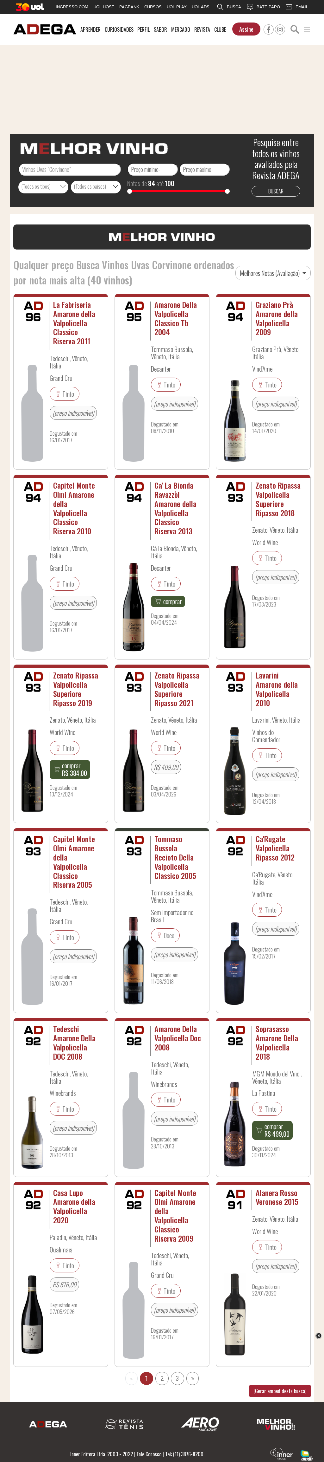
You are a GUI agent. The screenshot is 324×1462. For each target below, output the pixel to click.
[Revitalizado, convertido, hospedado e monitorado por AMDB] (307, 1455)
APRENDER (90, 29)
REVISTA (202, 29)
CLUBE (220, 29)
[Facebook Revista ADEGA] (268, 28)
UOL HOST (103, 6)
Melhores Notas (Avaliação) (270, 273)
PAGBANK (129, 6)
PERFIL (143, 29)
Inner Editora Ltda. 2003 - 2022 (101, 1454)
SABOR (160, 29)
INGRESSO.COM (72, 6)
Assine (246, 29)
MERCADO (180, 29)
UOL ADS (200, 6)
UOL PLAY (177, 6)
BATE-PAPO (268, 6)
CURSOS (153, 6)
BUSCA (234, 6)
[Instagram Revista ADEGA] (280, 28)
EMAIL (302, 6)
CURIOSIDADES (119, 29)
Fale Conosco (149, 1454)
